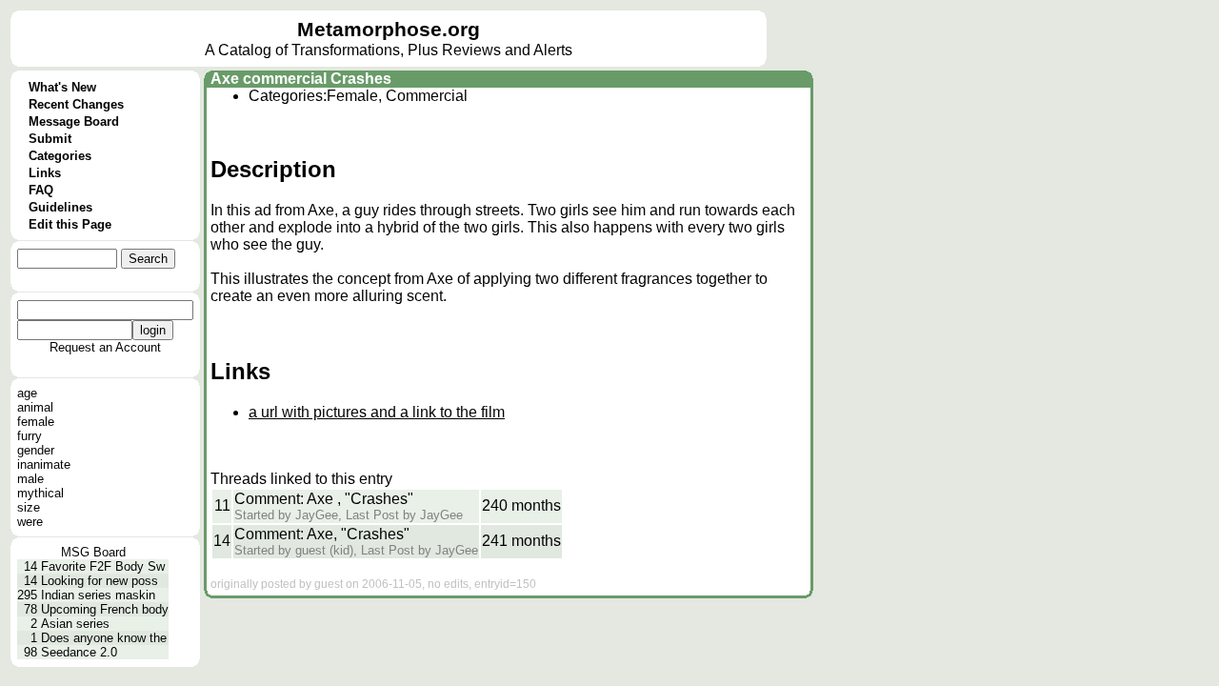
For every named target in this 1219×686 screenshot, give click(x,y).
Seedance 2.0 (79, 652)
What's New (62, 87)
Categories (60, 156)
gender (35, 450)
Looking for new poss (99, 581)
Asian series (75, 623)
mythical (40, 493)
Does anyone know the (104, 638)
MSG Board (93, 552)
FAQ (41, 190)
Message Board (74, 121)
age (27, 393)
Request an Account (105, 347)
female (35, 421)
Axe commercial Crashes (300, 79)
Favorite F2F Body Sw (103, 566)
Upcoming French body (105, 609)
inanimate (43, 464)
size (28, 507)
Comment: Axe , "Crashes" (323, 499)
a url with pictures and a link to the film (377, 412)
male (30, 479)
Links (45, 173)
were (30, 521)
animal (35, 407)
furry (29, 436)
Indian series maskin (98, 595)
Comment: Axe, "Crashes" (322, 534)
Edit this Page (70, 224)
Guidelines (60, 207)
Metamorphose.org (388, 29)
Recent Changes (76, 104)
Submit (50, 138)
